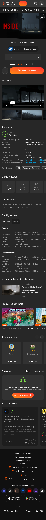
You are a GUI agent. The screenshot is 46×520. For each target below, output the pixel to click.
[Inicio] (8, 4)
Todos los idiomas (37, 371)
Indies (40, 158)
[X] (10, 490)
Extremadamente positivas (34, 160)
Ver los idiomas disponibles (34, 142)
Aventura (33, 158)
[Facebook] (23, 490)
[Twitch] (35, 490)
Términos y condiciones (23, 454)
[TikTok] (42, 490)
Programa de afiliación (23, 460)
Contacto (23, 464)
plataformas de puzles (31, 168)
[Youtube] (29, 490)
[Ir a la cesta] (35, 3)
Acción (27, 158)
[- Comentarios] (37, 337)
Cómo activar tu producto (34, 145)
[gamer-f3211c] (6, 411)
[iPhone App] (14, 498)
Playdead (28, 150)
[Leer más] (20, 426)
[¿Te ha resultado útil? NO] (33, 441)
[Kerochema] (11, 346)
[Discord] (3, 490)
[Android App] (32, 498)
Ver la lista (28, 140)
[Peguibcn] (32, 346)
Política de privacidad (23, 457)
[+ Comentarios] (42, 337)
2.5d (18, 168)
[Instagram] (16, 490)
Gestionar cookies (23, 507)
